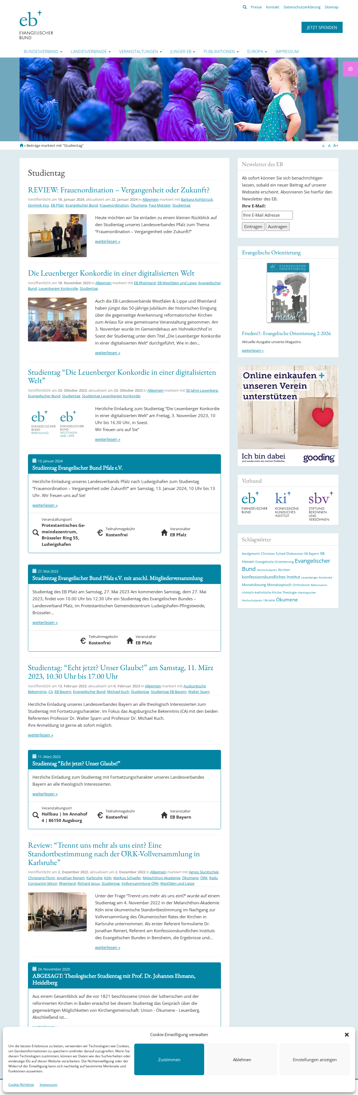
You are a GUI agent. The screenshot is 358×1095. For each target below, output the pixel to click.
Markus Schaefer (127, 877)
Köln (108, 877)
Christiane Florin (41, 877)
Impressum (48, 1084)
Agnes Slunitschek (204, 871)
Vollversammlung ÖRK (140, 883)
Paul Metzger (160, 205)
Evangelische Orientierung (271, 252)
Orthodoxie (301, 585)
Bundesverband (42, 51)
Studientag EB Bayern (169, 691)
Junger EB (181, 51)
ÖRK (204, 877)
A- (324, 146)
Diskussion (294, 553)
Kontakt (272, 6)
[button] (347, 1034)
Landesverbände (89, 51)
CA (50, 691)
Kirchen (284, 569)
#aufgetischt (251, 553)
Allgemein (150, 199)
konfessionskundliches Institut (271, 577)
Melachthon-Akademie (161, 877)
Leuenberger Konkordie (58, 288)
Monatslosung (254, 584)
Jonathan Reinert (71, 877)
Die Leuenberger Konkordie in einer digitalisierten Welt (111, 273)
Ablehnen (242, 1059)
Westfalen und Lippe (177, 883)
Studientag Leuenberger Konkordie (111, 395)
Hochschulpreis (267, 570)
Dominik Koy (38, 205)
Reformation (319, 585)
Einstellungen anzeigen (315, 1059)
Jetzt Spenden (322, 27)
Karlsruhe (94, 877)
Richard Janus (88, 883)
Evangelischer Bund (81, 205)
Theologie (289, 592)
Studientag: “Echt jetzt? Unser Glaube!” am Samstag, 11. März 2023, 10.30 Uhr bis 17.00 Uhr (120, 671)
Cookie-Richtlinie (21, 1084)
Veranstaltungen (139, 51)
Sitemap (331, 6)
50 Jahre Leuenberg (202, 390)
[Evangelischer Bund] (36, 24)
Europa (255, 51)
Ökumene (139, 205)
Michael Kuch (118, 691)
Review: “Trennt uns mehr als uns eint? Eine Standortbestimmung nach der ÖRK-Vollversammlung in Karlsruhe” (114, 853)
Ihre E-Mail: (254, 206)
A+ (335, 145)
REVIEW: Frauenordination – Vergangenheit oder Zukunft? (118, 190)
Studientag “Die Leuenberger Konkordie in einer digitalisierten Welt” (122, 376)
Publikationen (220, 51)
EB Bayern (63, 691)
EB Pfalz (57, 205)
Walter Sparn (199, 691)
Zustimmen (169, 1059)
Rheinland (67, 883)
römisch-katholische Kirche (261, 592)
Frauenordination (114, 205)
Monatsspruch (279, 584)
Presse (256, 6)
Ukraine (269, 600)
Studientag (181, 205)
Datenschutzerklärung (302, 6)
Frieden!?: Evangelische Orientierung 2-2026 (286, 333)
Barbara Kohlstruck (197, 199)
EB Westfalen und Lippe (177, 282)
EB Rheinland (145, 282)
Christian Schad (273, 553)
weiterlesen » (107, 241)
